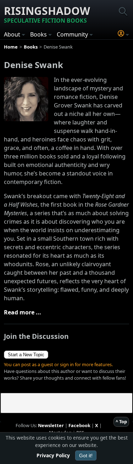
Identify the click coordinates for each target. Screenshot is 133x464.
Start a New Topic (26, 354)
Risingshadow (47, 14)
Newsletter (51, 425)
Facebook (79, 425)
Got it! (86, 455)
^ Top (121, 421)
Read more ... (22, 312)
